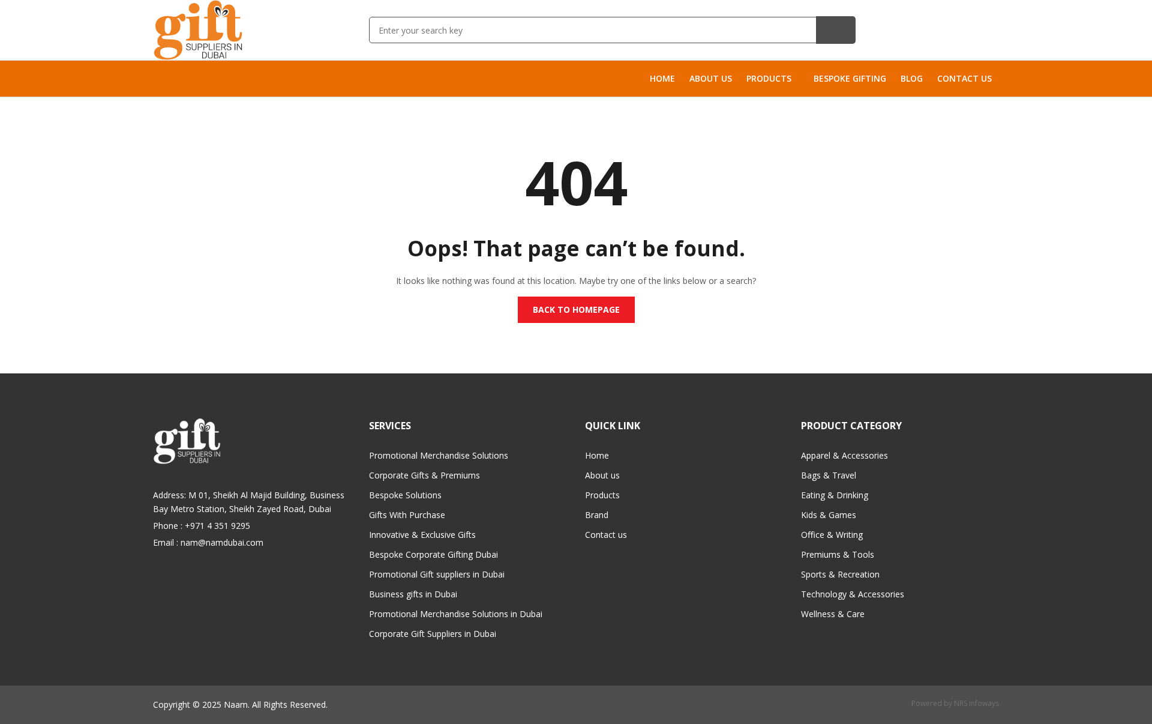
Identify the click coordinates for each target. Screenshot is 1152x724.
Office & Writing (832, 534)
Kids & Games (828, 514)
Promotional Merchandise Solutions (438, 455)
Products (602, 495)
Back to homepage (576, 309)
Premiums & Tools (837, 554)
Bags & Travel (828, 475)
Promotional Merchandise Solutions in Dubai (455, 614)
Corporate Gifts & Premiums (424, 475)
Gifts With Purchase (407, 514)
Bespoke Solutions (405, 495)
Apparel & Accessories (844, 455)
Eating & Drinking (834, 495)
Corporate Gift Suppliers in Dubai (432, 633)
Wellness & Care (833, 614)
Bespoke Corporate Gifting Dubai (433, 554)
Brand (596, 514)
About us (602, 475)
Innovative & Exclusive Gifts (422, 534)
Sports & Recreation (840, 574)
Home (597, 455)
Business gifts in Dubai (413, 594)
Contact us (606, 534)
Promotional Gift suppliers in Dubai (437, 574)
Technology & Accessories (852, 594)
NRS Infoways (976, 703)
